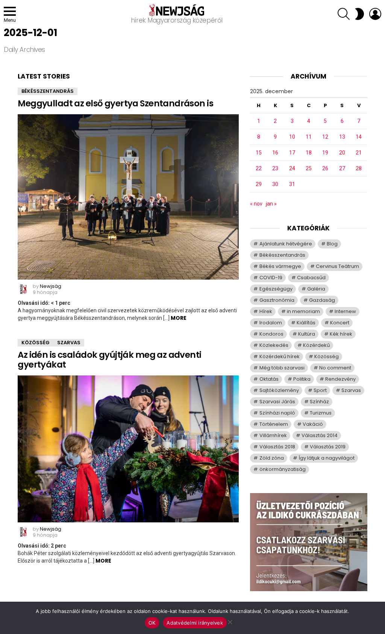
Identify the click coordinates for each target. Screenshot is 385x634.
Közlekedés (273, 345)
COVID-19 (270, 277)
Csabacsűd (311, 277)
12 (325, 137)
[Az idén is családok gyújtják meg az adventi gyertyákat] (128, 448)
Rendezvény (340, 379)
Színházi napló (277, 412)
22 (259, 168)
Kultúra (306, 333)
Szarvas (68, 342)
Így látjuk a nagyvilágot (327, 458)
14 (359, 137)
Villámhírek (273, 435)
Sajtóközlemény (279, 390)
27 (342, 168)
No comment (335, 367)
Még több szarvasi (282, 367)
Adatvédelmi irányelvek (195, 623)
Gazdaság (322, 300)
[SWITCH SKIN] (359, 14)
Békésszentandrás (47, 91)
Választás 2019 (328, 446)
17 (292, 153)
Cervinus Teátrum (337, 266)
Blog (332, 243)
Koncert (339, 322)
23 (275, 168)
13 (342, 137)
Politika (302, 379)
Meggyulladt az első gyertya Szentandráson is (115, 103)
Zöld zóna (271, 458)
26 (325, 168)
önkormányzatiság (282, 469)
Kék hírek (341, 333)
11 (309, 137)
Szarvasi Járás (277, 401)
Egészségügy (276, 288)
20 (342, 153)
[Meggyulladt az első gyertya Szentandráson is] (128, 197)
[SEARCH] (344, 14)
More (178, 318)
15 (259, 153)
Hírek (265, 311)
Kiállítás (306, 322)
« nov (256, 204)
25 (309, 168)
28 (359, 168)
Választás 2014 (320, 435)
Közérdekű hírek (279, 356)
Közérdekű (316, 345)
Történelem (273, 424)
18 (309, 153)
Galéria (316, 288)
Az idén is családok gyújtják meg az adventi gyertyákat (109, 360)
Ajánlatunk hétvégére (285, 243)
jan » (271, 204)
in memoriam (303, 311)
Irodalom (270, 322)
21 (359, 153)
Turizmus (321, 412)
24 (292, 168)
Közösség (35, 342)
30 (275, 184)
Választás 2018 (277, 446)
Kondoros (271, 333)
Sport (320, 390)
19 (325, 153)
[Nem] (229, 621)
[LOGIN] (375, 14)
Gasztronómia (276, 300)
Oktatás (269, 379)
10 (292, 137)
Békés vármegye (280, 266)
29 (259, 184)
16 (275, 153)
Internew (345, 311)
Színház (319, 401)
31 (292, 184)
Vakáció (313, 424)
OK (152, 623)
